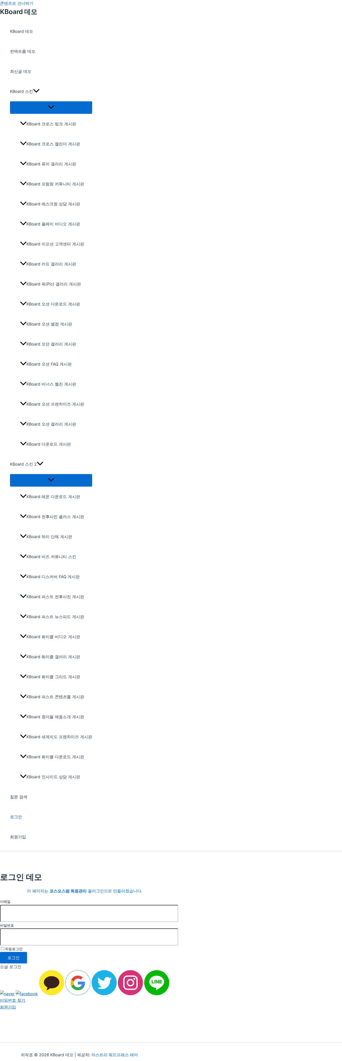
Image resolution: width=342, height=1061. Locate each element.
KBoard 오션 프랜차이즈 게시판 (55, 404)
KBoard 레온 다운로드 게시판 (53, 496)
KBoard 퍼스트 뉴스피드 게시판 (55, 616)
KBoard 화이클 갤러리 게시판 (53, 656)
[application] (36, 91)
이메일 (5, 901)
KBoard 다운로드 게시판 (49, 444)
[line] (156, 993)
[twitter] (104, 993)
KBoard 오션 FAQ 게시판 (49, 364)
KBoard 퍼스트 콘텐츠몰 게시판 (55, 696)
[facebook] (27, 993)
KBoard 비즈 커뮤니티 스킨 (51, 556)
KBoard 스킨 (21, 91)
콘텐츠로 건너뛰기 (16, 3)
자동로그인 (14, 949)
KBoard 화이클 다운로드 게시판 (55, 756)
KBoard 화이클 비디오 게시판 (53, 636)
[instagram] (130, 993)
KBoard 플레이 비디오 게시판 (53, 223)
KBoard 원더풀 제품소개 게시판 (55, 716)
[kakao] (51, 993)
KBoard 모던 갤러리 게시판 (51, 343)
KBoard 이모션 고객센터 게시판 (55, 243)
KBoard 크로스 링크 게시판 (51, 123)
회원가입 (18, 836)
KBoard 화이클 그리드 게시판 (53, 676)
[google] (77, 993)
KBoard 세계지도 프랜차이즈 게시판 (59, 736)
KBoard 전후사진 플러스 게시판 (55, 516)
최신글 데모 (20, 71)
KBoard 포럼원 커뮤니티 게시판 (55, 183)
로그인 (16, 816)
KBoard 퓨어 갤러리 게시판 (51, 163)
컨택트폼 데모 (22, 51)
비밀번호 (7, 925)
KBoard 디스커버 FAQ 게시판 (53, 576)
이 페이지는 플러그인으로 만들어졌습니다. (84, 890)
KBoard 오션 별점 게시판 (49, 323)
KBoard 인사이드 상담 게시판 (53, 776)
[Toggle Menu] (51, 107)
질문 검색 (18, 796)
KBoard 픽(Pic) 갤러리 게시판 (54, 283)
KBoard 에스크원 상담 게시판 (53, 203)
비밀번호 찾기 (12, 1000)
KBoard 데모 (18, 12)
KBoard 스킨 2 (23, 464)
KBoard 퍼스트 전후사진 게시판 (55, 596)
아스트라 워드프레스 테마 (114, 1054)
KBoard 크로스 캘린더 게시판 (53, 143)
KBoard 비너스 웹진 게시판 (51, 384)
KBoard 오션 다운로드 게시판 (53, 303)
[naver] (7, 993)
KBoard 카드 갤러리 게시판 (51, 263)
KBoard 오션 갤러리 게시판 (51, 424)
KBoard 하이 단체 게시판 (49, 536)
